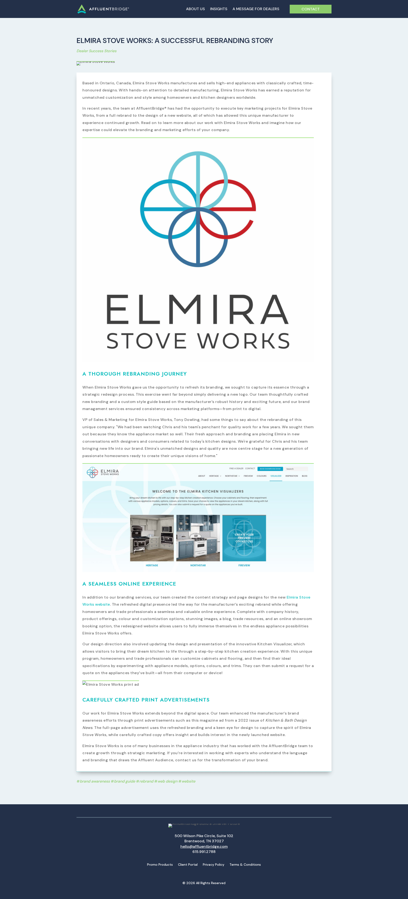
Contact (311, 9)
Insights (218, 9)
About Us (195, 9)
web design (167, 781)
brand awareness (95, 781)
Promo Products (160, 865)
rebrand (146, 781)
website (188, 781)
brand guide (124, 781)
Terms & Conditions (245, 865)
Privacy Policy (213, 865)
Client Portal (188, 865)
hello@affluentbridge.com (204, 846)
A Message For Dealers (256, 9)
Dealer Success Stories (96, 50)
